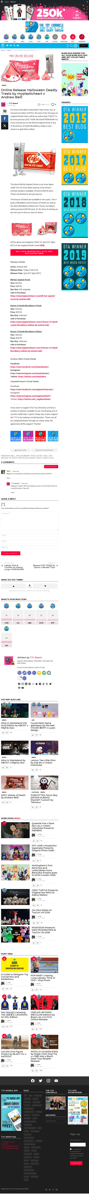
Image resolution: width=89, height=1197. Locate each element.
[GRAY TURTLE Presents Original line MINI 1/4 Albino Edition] (15, 897)
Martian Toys (30, 1137)
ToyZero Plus (30, 1170)
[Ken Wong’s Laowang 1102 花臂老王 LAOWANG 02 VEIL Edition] (15, 1003)
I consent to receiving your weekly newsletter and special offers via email (77, 1154)
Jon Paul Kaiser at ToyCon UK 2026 (42, 911)
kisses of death (10, 458)
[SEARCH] (71, 46)
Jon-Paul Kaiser (30, 1128)
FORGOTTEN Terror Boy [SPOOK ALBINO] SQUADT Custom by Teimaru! (44, 799)
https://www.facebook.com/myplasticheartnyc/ (31, 389)
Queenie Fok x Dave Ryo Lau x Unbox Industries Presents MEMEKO (43, 827)
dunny (39, 1112)
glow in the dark (31, 1121)
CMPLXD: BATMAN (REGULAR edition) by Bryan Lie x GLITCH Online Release (43, 1016)
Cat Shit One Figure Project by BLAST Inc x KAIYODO (13, 1054)
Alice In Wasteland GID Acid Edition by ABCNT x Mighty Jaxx (14, 725)
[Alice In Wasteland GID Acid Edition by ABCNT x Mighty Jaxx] (15, 710)
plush (27, 1147)
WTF (38, 41)
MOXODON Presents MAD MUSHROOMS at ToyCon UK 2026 (44, 930)
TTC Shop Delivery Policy (9, 1146)
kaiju (27, 1131)
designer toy (29, 1108)
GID (35, 1118)
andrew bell (8, 456)
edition (28, 1115)
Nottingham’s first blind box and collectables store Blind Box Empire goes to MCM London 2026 (44, 870)
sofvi (27, 1160)
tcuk (27, 1163)
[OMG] (9, 704)
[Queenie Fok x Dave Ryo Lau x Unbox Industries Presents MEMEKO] (15, 830)
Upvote (13, 586)
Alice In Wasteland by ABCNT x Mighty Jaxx (13, 761)
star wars (35, 1160)
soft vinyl (28, 1157)
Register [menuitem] (13, 2)
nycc (40, 458)
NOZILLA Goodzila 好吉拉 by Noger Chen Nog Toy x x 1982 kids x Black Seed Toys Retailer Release (44, 1056)
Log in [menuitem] (7, 2)
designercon (37, 1105)
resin (34, 1150)
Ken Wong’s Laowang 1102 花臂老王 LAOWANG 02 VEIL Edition (14, 1014)
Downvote (45, 586)
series (36, 1154)
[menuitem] (2, 1)
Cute (31, 41)
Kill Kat (48, 456)
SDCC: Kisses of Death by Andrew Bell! (13, 796)
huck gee (28, 1125)
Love (6, 41)
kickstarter (35, 1131)
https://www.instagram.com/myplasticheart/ (30, 396)
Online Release (30, 1144)
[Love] (4, 704)
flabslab (28, 1118)
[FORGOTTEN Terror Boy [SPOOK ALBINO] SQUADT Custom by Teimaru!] (44, 783)
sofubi (37, 1157)
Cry (47, 41)
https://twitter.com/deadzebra (32, 376)
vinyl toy (35, 1176)
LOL (14, 41)
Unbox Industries (31, 1173)
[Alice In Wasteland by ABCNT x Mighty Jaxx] (15, 748)
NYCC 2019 (49, 458)
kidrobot (28, 1134)
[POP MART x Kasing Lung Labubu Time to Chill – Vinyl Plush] (44, 965)
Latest (55, 41)
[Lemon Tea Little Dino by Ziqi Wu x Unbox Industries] (44, 748)
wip (27, 1180)
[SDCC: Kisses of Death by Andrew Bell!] (15, 783)
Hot (72, 41)
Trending (82, 41)
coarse (36, 1099)
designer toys (30, 1112)
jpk (40, 1128)
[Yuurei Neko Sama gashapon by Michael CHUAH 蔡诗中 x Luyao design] (44, 710)
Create (83, 45)
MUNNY (39, 1141)
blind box (39, 1095)
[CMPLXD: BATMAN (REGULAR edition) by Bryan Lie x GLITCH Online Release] (44, 1003)
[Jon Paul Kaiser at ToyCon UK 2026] (15, 917)
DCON (28, 1105)
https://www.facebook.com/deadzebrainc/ (29, 367)
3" (26, 1095)
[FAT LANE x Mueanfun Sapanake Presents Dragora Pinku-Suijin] (15, 852)
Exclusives (37, 456)
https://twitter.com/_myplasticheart (34, 399)
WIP (33, 720)
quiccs (27, 1150)
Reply (8, 478)
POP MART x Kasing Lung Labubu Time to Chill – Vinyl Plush (43, 978)
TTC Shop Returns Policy (10, 1148)
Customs (35, 792)
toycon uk (35, 1163)
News (4, 720)
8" (31, 1095)
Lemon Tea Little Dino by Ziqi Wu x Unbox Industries (43, 762)
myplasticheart (28, 458)
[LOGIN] (75, 45)
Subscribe (76, 1163)
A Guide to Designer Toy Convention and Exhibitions (14, 976)
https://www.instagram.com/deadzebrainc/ (29, 373)
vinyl (27, 1176)
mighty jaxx (29, 1141)
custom (28, 1102)
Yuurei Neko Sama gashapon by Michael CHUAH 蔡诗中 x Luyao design (43, 726)
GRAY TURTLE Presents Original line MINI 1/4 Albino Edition (45, 892)
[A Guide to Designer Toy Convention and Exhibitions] (15, 965)
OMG (22, 41)
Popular (64, 41)
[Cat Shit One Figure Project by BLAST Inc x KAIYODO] (15, 1042)
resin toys (28, 1154)
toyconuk (28, 1167)
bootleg (28, 1099)
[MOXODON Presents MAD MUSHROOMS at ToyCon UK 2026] (15, 934)
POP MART (36, 1147)
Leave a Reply (51, 466)
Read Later (21, 450)
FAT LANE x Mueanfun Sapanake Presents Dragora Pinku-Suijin (44, 848)
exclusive (36, 1115)
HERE (42, 245)
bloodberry (23, 456)
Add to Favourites (45, 450)
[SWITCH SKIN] (67, 46)
